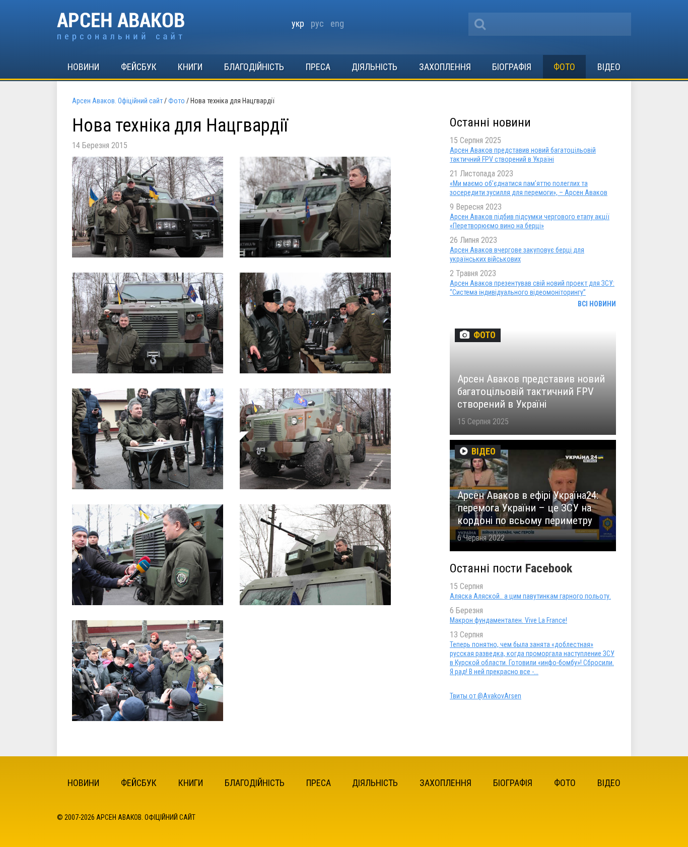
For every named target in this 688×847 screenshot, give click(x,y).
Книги (190, 66)
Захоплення (445, 66)
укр (298, 23)
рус (317, 23)
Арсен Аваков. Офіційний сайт (120, 27)
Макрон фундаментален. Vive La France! (508, 620)
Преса (318, 66)
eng (337, 23)
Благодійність (254, 66)
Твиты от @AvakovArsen (485, 696)
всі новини (597, 304)
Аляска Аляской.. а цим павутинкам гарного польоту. (530, 596)
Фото (564, 66)
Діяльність (374, 66)
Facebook (548, 568)
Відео (609, 66)
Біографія (511, 66)
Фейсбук (139, 66)
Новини (83, 66)
